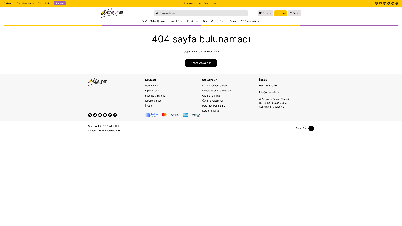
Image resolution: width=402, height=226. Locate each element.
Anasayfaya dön (201, 63)
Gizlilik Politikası (211, 95)
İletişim (149, 105)
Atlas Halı (114, 126)
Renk (223, 21)
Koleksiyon (193, 21)
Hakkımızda (151, 85)
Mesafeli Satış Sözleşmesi (216, 90)
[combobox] (201, 13)
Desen (233, 21)
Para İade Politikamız (213, 105)
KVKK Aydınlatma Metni (215, 85)
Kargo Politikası (211, 110)
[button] (201, 13)
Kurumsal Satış (153, 100)
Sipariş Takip (44, 3)
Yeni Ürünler (176, 21)
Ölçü (213, 21)
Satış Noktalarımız (25, 3)
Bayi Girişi (8, 3)
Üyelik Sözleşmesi (212, 100)
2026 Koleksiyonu (250, 21)
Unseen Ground (111, 130)
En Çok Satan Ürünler (154, 21)
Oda (205, 21)
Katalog (60, 3)
